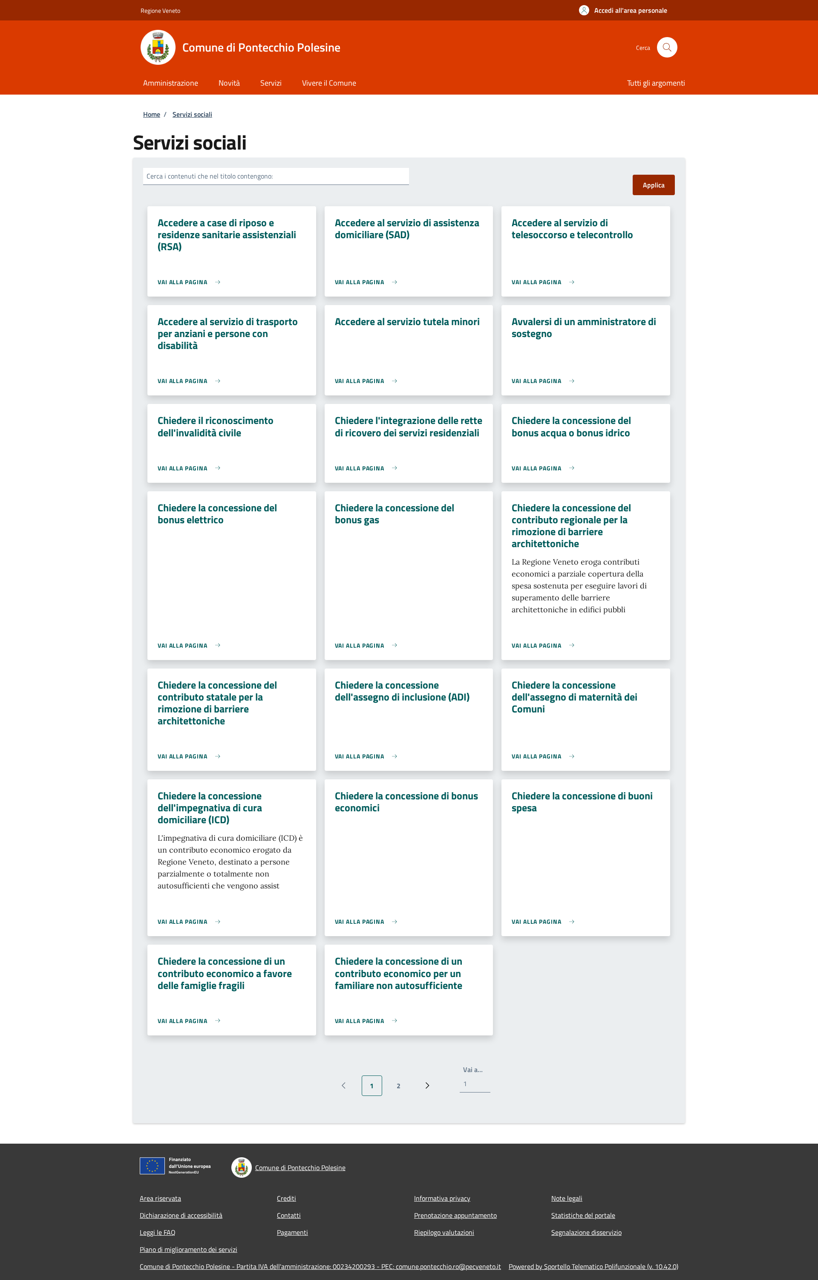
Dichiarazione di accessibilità (181, 1215)
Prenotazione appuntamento (455, 1215)
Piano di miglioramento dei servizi (188, 1249)
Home (151, 114)
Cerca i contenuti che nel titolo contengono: (210, 176)
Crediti (286, 1198)
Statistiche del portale (583, 1215)
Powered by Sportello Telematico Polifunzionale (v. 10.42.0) (593, 1266)
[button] (623, 10)
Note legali (566, 1198)
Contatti (289, 1215)
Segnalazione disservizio (586, 1232)
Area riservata (160, 1198)
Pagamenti (292, 1232)
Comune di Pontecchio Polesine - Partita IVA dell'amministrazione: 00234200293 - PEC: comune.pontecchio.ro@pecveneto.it (320, 1266)
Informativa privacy (442, 1198)
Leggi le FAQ (158, 1232)
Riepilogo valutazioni (444, 1232)
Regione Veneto (160, 10)
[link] (191, 281)
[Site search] (667, 47)
